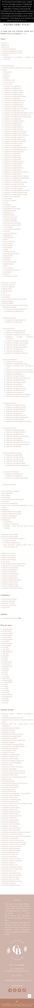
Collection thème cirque (10, 797)
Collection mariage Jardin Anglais (15, 133)
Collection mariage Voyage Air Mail (15, 192)
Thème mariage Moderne (10, 574)
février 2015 (5, 692)
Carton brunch (9, 82)
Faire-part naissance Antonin (11, 816)
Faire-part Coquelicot (9, 883)
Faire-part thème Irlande (10, 822)
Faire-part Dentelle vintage (11, 885)
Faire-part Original (10, 428)
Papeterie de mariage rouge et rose (13, 740)
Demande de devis (8, 66)
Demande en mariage (9, 599)
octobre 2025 (6, 631)
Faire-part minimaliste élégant (12, 763)
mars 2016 (5, 676)
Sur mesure (6, 561)
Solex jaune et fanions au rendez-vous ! (15, 783)
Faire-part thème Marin (9, 856)
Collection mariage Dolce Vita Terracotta (17, 115)
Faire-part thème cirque (10, 756)
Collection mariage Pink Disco (14, 168)
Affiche (6, 74)
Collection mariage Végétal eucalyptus (18, 421)
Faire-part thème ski (8, 863)
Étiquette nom (8, 213)
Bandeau (7, 76)
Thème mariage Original (10, 578)
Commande (8, 198)
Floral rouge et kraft (8, 789)
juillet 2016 (5, 670)
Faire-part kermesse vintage (11, 811)
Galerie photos (7, 289)
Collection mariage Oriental (13, 164)
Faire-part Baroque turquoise (11, 875)
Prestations (6, 520)
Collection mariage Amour (12, 86)
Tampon (7, 274)
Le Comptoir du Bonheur (10, 618)
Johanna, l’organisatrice (12, 542)
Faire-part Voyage (10, 484)
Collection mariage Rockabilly (15, 463)
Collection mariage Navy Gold (16, 382)
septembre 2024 (7, 639)
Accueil (4, 43)
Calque (6, 78)
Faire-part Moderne (10, 359)
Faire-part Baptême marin (10, 852)
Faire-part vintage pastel (10, 820)
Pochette (7, 260)
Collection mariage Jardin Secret (15, 139)
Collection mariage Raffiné (12, 174)
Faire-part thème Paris (9, 818)
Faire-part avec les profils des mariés (14, 777)
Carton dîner (8, 84)
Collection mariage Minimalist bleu (15, 147)
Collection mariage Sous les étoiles (15, 182)
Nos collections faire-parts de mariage (15, 305)
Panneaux (5, 501)
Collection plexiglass (9, 49)
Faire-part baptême (8, 601)
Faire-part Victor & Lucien (10, 879)
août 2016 (5, 668)
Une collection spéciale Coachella (13, 746)
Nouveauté (6, 607)
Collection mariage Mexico (13, 145)
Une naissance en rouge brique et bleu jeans (16, 836)
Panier (6, 249)
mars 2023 (5, 641)
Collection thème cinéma (10, 813)
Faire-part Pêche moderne (10, 877)
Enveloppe (7, 204)
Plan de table (8, 255)
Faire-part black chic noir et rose (13, 840)
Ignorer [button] (24, 20)
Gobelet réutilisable (10, 221)
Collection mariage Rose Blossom (17, 353)
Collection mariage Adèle (14, 455)
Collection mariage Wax (12, 196)
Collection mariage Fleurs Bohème (17, 341)
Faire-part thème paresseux (11, 848)
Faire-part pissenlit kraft (10, 801)
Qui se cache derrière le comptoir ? (13, 538)
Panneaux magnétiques (10, 503)
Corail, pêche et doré (9, 791)
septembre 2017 (7, 651)
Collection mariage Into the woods (15, 131)
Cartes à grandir (9, 80)
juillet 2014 (5, 700)
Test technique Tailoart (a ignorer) (13, 565)
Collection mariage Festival (13, 123)
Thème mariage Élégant (10, 570)
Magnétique (8, 235)
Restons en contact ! (9, 553)
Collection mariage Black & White (15, 96)
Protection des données (10, 534)
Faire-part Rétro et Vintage (12, 453)
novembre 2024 (7, 635)
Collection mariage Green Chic (16, 409)
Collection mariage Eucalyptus (14, 121)
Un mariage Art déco (9, 750)
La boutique (6, 295)
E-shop (4, 70)
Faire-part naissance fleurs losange (14, 844)
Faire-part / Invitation (9, 282)
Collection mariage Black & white (16, 364)
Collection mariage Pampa (13, 166)
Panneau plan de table (11, 253)
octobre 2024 (6, 637)
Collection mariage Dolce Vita (14, 110)
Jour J (4, 293)
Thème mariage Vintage (10, 582)
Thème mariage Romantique (11, 580)
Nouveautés (8, 247)
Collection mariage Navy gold (14, 151)
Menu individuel (9, 241)
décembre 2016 (7, 662)
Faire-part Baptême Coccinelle (12, 881)
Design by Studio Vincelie (24, 1005)
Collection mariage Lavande (13, 143)
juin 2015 (5, 684)
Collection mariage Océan (12, 157)
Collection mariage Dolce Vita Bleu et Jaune (18, 113)
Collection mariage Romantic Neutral (16, 176)
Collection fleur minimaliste (11, 830)
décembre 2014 (7, 694)
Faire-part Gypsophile (9, 769)
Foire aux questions (8, 285)
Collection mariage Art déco (13, 90)
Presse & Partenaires (9, 517)
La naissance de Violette (10, 785)
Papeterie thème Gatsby (10, 748)
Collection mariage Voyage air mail (17, 396)
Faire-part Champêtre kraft (11, 873)
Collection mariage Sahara (13, 180)
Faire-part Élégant (10, 318)
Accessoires (8, 72)
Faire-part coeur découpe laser (12, 834)
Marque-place (8, 237)
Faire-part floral (7, 765)
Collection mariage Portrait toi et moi (16, 172)
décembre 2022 (7, 643)
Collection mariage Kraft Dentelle (15, 141)
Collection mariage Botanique (14, 102)
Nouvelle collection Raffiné (11, 728)
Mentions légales (7, 301)
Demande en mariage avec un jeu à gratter (16, 793)
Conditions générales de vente (12, 51)
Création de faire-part (11, 524)
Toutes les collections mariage (12, 588)
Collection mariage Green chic (14, 127)
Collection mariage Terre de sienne (15, 186)
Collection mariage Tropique (13, 188)
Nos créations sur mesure (10, 491)
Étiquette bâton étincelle (12, 208)
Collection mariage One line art (14, 162)
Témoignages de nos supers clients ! (14, 563)
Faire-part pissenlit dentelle (11, 824)
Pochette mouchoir (10, 262)
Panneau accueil (9, 251)
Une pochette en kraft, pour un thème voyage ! (17, 803)
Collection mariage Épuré (12, 119)
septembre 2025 (7, 633)
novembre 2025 (7, 629)
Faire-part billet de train (10, 809)
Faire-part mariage (10, 219)
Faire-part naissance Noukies (11, 846)
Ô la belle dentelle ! (8, 781)
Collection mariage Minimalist (15, 320)
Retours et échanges (9, 557)
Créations (5, 55)
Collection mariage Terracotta (14, 184)
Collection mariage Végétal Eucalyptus (17, 190)
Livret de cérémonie (10, 233)
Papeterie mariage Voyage (10, 754)
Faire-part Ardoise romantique (12, 860)
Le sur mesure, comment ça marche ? (14, 299)
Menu (6, 239)
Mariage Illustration (8, 730)
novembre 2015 (7, 682)
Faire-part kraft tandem (10, 775)
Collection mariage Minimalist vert (15, 149)
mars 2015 (5, 690)
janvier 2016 (6, 678)
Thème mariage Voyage (10, 584)
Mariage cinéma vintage (10, 758)
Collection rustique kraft (10, 838)
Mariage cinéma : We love (10, 787)
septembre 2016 (7, 666)
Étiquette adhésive (10, 206)
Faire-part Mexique (8, 742)
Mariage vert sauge (8, 732)
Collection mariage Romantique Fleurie (16, 178)
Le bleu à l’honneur (8, 752)
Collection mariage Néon (12, 153)
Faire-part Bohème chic (9, 865)
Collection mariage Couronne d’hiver (16, 108)
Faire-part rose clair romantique (12, 767)
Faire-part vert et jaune (9, 826)
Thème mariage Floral (9, 572)
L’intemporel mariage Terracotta (12, 718)
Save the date (8, 268)
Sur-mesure (7, 272)
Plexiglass (7, 257)
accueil (23, 33)
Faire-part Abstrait (10, 307)
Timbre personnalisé (10, 276)
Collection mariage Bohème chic (14, 100)
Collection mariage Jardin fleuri (14, 137)
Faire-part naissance (9, 605)
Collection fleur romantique (11, 828)
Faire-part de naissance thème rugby (14, 842)
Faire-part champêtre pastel (11, 799)
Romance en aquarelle (9, 738)
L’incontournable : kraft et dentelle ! (13, 773)
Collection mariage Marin (14, 438)
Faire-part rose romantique (11, 795)
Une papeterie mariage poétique (12, 744)
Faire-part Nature (9, 403)
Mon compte (8, 243)
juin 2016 (5, 672)
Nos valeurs (6, 495)
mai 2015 (5, 686)
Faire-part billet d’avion (9, 805)
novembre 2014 (7, 696)
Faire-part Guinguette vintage (12, 867)
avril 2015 (5, 688)
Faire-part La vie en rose (10, 854)
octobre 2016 (6, 664)
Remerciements (9, 264)
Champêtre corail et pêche (11, 807)
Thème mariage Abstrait (10, 567)
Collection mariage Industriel (13, 129)
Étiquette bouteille (10, 210)
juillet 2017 (5, 656)
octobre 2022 (6, 645)
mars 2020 (5, 649)
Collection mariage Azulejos (13, 94)
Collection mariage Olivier (12, 160)
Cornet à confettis (10, 200)
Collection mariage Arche (12, 88)
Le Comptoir (6, 297)
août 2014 (5, 698)
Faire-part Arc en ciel (9, 871)
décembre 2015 (7, 680)
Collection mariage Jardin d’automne (18, 378)
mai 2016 (5, 674)
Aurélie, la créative (10, 540)
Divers (6, 202)
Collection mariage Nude (12, 155)
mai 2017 (5, 660)
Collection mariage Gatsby (13, 125)
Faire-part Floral (9, 328)
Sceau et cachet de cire (11, 270)
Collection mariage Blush (12, 98)
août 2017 (5, 654)
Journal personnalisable (12, 229)
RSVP (5, 266)
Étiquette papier (9, 215)
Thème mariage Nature (9, 576)
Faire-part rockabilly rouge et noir (13, 760)
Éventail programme (10, 217)
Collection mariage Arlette (14, 457)
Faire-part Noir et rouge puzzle (12, 869)
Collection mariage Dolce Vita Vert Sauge (17, 117)
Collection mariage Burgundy (13, 104)
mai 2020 (5, 647)
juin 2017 (5, 658)
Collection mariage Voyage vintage (15, 194)
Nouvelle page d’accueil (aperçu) (13, 499)
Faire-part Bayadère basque (11, 850)
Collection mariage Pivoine (12, 170)
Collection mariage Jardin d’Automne (16, 135)
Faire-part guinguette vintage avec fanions (16, 832)
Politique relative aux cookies (11, 511)
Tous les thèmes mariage (10, 586)
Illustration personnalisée (12, 223)
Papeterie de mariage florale (11, 736)
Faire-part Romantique (11, 472)
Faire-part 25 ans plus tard (11, 858)
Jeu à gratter (8, 227)
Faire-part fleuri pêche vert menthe (13, 771)
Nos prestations (7, 493)
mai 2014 (5, 702)
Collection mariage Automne (13, 92)
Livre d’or (7, 231)
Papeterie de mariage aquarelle (12, 734)
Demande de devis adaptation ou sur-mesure (17, 68)
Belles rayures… (7, 779)
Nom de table (8, 245)
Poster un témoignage (9, 515)
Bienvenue (5, 45)
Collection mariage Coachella (14, 106)
